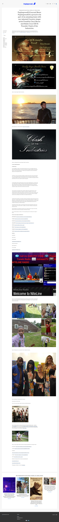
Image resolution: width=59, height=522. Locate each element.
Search (18, 516)
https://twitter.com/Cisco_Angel (18, 456)
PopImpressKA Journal (6, 514)
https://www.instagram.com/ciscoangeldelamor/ (21, 454)
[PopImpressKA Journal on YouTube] (50, 3)
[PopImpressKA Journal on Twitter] (47, 3)
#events (4, 37)
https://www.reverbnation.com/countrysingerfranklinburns (23, 446)
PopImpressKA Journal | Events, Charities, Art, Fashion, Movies (29, 10)
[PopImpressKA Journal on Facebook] (46, 3)
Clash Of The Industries (26, 126)
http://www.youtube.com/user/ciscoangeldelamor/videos (22, 448)
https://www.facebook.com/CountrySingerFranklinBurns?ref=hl (20, 452)
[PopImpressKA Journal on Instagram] (55, 514)
